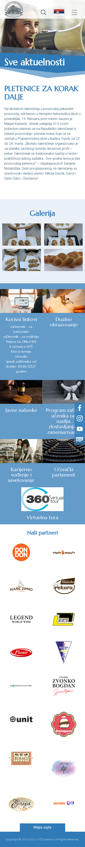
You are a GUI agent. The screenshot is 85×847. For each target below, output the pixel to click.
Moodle (21, 356)
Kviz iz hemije (21, 351)
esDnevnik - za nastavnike (21, 329)
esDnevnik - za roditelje (21, 336)
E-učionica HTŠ (21, 346)
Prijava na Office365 (21, 341)
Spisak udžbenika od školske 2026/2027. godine (21, 366)
